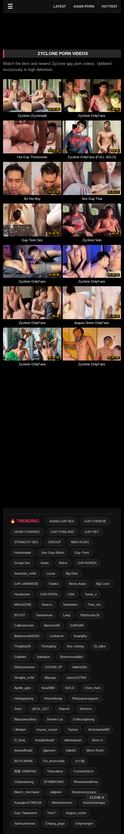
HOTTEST (109, 6)
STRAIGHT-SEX (26, 542)
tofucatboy (55, 771)
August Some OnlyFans (91, 323)
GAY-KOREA (87, 563)
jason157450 (76, 677)
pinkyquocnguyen (85, 698)
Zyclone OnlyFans (91, 115)
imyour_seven (46, 729)
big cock (103, 583)
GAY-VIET (92, 532)
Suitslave (43, 657)
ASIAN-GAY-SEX (61, 521)
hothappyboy (24, 698)
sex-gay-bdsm (52, 552)
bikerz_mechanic (26, 792)
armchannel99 (98, 729)
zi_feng (19, 740)
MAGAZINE (22, 604)
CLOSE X (97, 797)
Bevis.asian (77, 583)
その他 (80, 761)
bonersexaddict (71, 657)
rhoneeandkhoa (86, 782)
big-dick (72, 573)
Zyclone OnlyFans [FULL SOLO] (92, 157)
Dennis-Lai (55, 719)
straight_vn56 (24, 677)
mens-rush (95, 750)
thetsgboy (49, 646)
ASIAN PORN (83, 6)
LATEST (59, 6)
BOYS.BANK (23, 761)
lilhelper (20, 729)
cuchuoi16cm (83, 771)
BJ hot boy (32, 198)
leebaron (57, 636)
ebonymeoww (24, 667)
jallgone (56, 792)
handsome (22, 594)
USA (71, 594)
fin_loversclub (53, 761)
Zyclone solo (91, 240)
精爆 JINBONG (25, 771)
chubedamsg (24, 782)
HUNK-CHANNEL (27, 532)
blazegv (50, 677)
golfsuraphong (84, 719)
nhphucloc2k (90, 615)
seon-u (97, 740)
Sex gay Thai (92, 198)
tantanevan (44, 615)
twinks (53, 583)
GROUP (54, 542)
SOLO (69, 688)
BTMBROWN (54, 782)
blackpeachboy (25, 719)
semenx (86, 709)
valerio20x (79, 667)
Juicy (18, 709)
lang (66, 615)
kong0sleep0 (44, 740)
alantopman (73, 740)
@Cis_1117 (40, 709)
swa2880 (48, 688)
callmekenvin (24, 625)
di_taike (100, 646)
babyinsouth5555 (26, 636)
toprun (73, 729)
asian (45, 563)
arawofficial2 (23, 750)
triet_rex (94, 604)
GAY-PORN (48, 594)
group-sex (22, 563)
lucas (50, 573)
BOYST (19, 615)
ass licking (75, 646)
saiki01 (71, 750)
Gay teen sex (32, 240)
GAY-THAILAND (62, 532)
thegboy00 (22, 646)
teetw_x (91, 594)
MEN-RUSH (80, 542)
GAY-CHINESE (95, 521)
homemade (22, 552)
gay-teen (81, 552)
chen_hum (93, 688)
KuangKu (80, 636)
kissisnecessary (84, 792)
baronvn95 (52, 625)
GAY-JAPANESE (26, 583)
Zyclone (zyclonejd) (32, 115)
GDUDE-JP (53, 667)
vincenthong (53, 698)
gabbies (20, 657)
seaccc (47, 604)
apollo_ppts (22, 688)
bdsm (63, 563)
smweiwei (70, 604)
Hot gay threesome (32, 157)
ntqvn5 (64, 709)
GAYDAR (77, 625)
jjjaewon (49, 750)
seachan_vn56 (25, 573)
